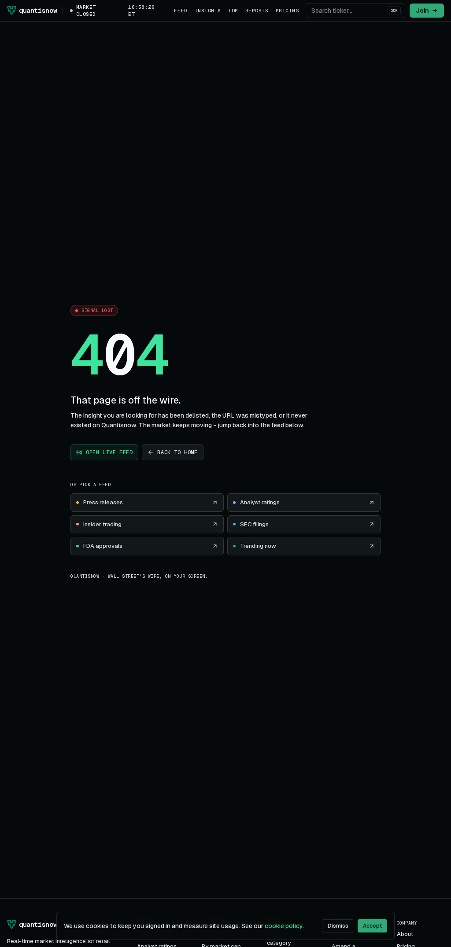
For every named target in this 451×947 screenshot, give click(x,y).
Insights (208, 10)
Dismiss (338, 925)
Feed (180, 10)
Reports (257, 10)
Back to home (177, 452)
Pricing (287, 10)
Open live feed (109, 452)
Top (233, 10)
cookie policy (284, 926)
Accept (372, 925)
